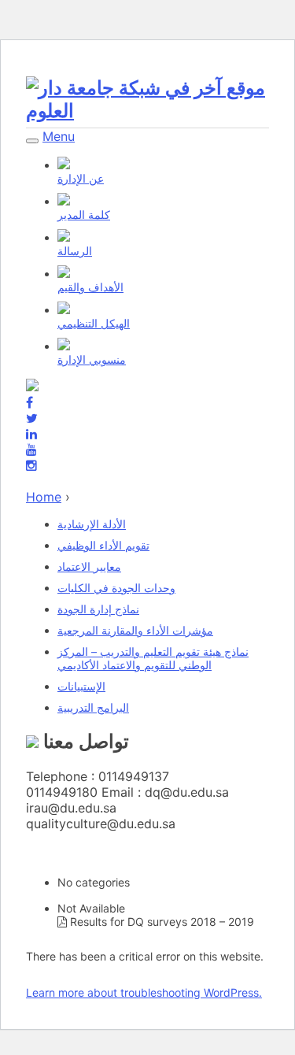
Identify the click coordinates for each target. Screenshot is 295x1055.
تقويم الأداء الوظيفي (103, 545)
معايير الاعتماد (89, 566)
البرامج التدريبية (93, 707)
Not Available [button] (91, 908)
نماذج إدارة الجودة (98, 609)
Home (43, 497)
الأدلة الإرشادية (91, 524)
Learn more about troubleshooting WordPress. (144, 992)
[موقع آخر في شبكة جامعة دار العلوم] (147, 110)
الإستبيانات (81, 686)
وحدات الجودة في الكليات (116, 587)
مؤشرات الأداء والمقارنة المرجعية (135, 630)
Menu (58, 136)
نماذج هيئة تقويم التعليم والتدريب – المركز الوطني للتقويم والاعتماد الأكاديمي (153, 658)
